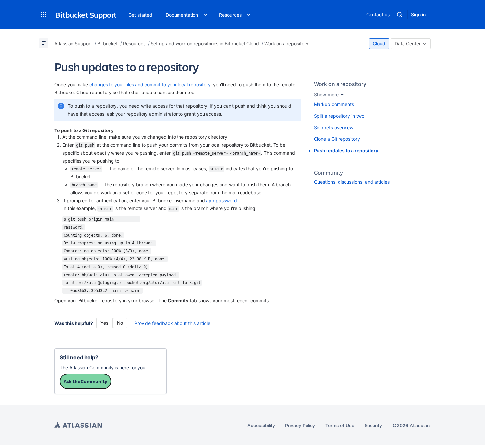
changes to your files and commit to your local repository (149, 84)
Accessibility (261, 425)
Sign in (418, 14)
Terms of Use (339, 425)
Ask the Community (85, 381)
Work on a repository (340, 84)
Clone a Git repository (337, 139)
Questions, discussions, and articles (352, 182)
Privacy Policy (300, 425)
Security (373, 425)
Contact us (377, 14)
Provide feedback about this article (172, 323)
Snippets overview (334, 127)
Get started (140, 15)
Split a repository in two (339, 116)
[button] (43, 14)
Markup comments (334, 104)
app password (221, 200)
